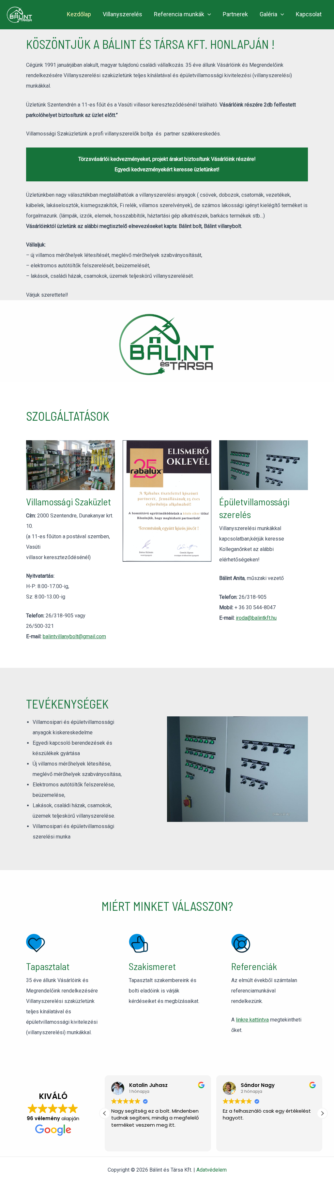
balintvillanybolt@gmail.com (74, 636)
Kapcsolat (309, 14)
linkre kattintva (252, 1020)
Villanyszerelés (122, 14)
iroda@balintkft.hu (256, 618)
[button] (207, 14)
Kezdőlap (79, 14)
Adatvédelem (211, 1170)
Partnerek (235, 14)
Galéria (268, 14)
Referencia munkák (179, 14)
